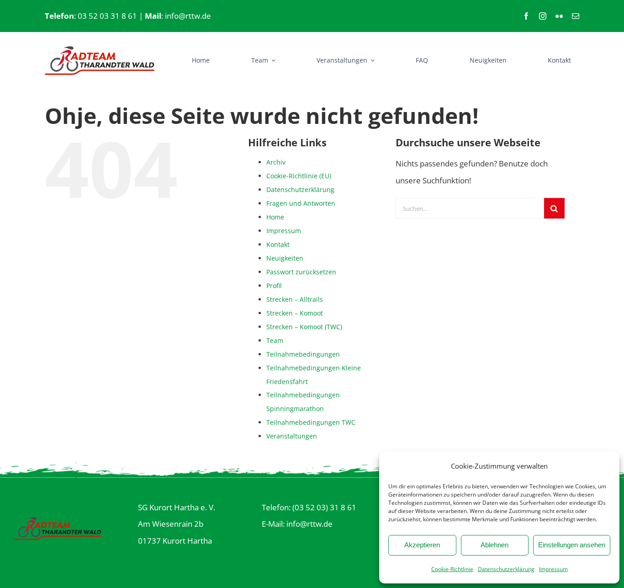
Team (274, 340)
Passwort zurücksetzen (301, 271)
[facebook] (526, 16)
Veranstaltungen (291, 436)
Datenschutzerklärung (506, 569)
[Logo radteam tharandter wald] (99, 50)
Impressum (553, 569)
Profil (274, 285)
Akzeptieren (422, 545)
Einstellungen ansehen (571, 545)
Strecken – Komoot (294, 313)
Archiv (276, 162)
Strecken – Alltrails (294, 299)
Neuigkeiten (284, 258)
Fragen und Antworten (300, 203)
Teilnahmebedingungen (303, 354)
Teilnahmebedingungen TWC (310, 422)
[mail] (575, 16)
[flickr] (559, 16)
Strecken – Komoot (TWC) (304, 326)
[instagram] (542, 16)
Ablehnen (494, 545)
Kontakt (278, 244)
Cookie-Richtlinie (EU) (298, 175)
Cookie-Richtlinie (452, 569)
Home (275, 217)
